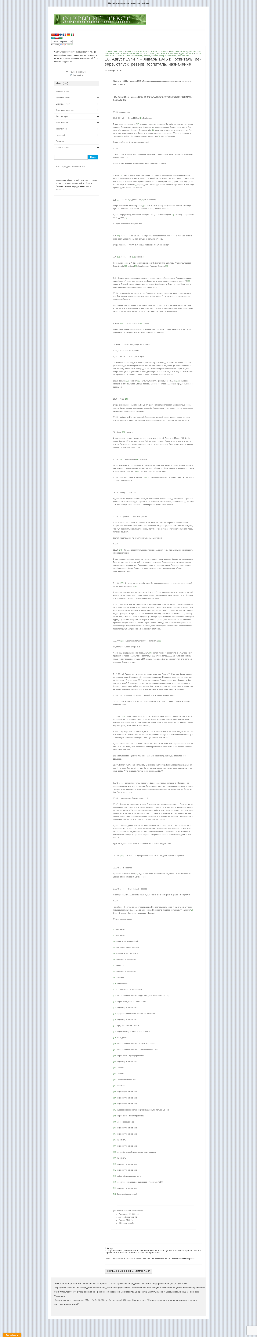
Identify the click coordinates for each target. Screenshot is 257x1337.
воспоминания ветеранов (183, 1259)
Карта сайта (77, 75)
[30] (120, 459)
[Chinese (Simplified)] (53, 34)
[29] (123, 432)
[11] (144, 206)
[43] (136, 874)
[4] (121, 136)
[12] (172, 215)
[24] (140, 323)
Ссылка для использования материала (128, 1271)
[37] (121, 641)
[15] (173, 236)
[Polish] (57, 38)
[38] (159, 641)
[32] (137, 471)
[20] (135, 266)
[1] (140, 118)
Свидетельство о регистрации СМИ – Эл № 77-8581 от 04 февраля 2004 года (93, 1300)
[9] (130, 200)
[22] (188, 281)
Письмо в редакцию (77, 72)
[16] (118, 257)
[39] (150, 653)
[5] (159, 136)
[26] (138, 381)
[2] (138, 124)
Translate (69, 45)
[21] (166, 266)
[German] (68, 34)
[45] (191, 910)
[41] (121, 783)
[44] (122, 889)
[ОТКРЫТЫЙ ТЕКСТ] (100, 24)
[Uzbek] (61, 38)
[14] (118, 236)
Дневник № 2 (119, 1259)
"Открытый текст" (67, 52)
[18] (143, 257)
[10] (142, 200)
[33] (145, 477)
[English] (57, 34)
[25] (127, 381)
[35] (121, 583)
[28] (126, 399)
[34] (120, 550)
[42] (121, 856)
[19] (125, 266)
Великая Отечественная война (156, 1259)
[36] (135, 586)
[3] (153, 130)
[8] (118, 200)
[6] (121, 175)
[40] (123, 716)
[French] (64, 34)
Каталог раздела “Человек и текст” (71, 166)
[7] (136, 185)
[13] (125, 218)
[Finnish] (61, 34)
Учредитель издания (65, 1287)
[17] (133, 257)
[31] (137, 459)
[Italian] (72, 34)
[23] (121, 323)
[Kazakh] (53, 38)
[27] (176, 381)
